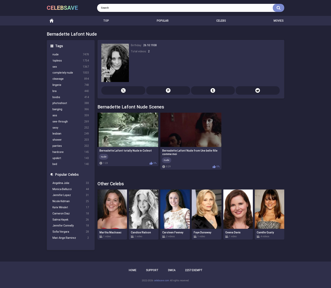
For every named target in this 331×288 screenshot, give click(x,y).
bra (70, 91)
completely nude (70, 72)
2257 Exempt (193, 270)
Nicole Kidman (70, 201)
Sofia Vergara (70, 231)
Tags (59, 46)
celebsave (62, 7)
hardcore (70, 151)
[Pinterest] (168, 90)
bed (70, 164)
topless (70, 60)
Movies (278, 20)
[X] (123, 90)
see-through (70, 121)
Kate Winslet (70, 207)
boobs (70, 97)
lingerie (70, 84)
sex (70, 66)
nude (70, 54)
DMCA (171, 270)
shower (70, 139)
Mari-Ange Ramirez (70, 237)
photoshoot (70, 103)
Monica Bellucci (70, 189)
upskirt (70, 158)
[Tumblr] (213, 90)
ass (70, 115)
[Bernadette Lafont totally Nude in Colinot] (127, 130)
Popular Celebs (67, 174)
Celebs (221, 20)
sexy (70, 127)
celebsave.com (161, 280)
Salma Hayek (70, 219)
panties (70, 145)
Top (106, 20)
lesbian (70, 133)
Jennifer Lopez (70, 195)
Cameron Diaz (70, 213)
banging (70, 109)
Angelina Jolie (70, 183)
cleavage (70, 78)
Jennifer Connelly (70, 225)
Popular (163, 20)
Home (51, 21)
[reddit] (258, 90)
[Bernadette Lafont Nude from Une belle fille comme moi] (190, 130)
